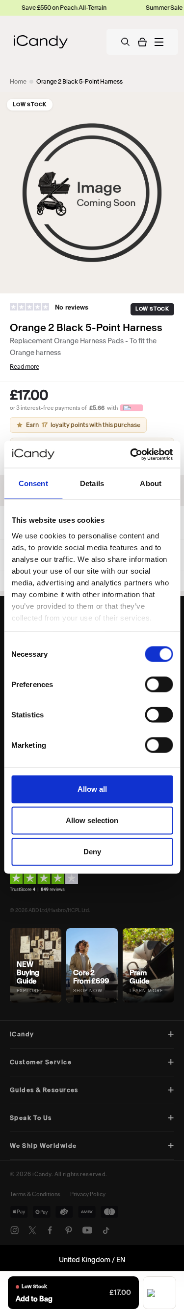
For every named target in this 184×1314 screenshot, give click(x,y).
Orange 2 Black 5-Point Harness (79, 81)
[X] (32, 1230)
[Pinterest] (69, 1230)
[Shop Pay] (159, 1292)
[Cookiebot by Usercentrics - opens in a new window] (131, 454)
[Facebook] (50, 1230)
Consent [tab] (33, 483)
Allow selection (92, 820)
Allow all (92, 789)
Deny (92, 851)
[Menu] (159, 42)
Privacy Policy (87, 1194)
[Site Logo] (41, 41)
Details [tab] (92, 483)
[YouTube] (87, 1230)
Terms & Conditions (35, 1194)
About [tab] (150, 483)
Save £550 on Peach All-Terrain (51, 7)
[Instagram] (15, 1230)
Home (18, 81)
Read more (24, 366)
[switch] (159, 684)
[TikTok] (106, 1230)
